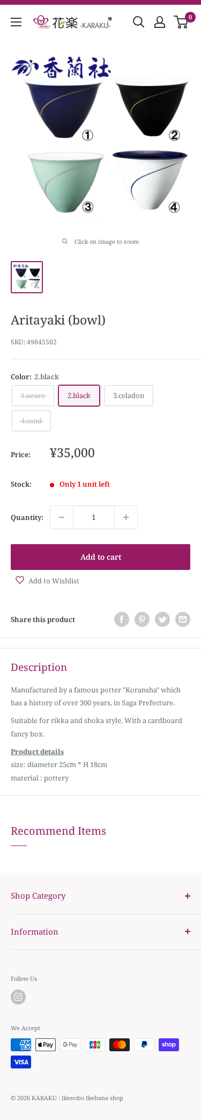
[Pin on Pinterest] (142, 619)
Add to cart (100, 557)
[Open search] (139, 22)
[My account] (159, 22)
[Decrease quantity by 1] (61, 517)
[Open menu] (16, 22)
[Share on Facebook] (121, 619)
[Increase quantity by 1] (126, 517)
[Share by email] (182, 619)
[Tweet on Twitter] (162, 619)
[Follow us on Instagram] (18, 997)
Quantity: (27, 517)
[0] (181, 22)
